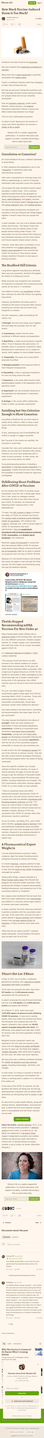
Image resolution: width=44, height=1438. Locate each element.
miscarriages (36, 899)
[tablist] (10, 1237)
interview (14, 864)
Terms (27, 1428)
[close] (38, 1364)
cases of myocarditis (18, 543)
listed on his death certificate (27, 1046)
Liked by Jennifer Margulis (15, 1258)
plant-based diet (24, 75)
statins (28, 199)
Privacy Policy (22, 1410)
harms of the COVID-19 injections (28, 869)
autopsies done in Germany (25, 824)
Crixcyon (9, 1256)
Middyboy (9, 1282)
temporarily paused (30, 750)
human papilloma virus (14, 205)
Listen (39, 18)
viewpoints (6, 170)
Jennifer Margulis (12, 17)
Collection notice (34, 1428)
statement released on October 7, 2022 (21, 653)
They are (17, 529)
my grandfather (27, 291)
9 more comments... (8, 1333)
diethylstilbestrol (14, 199)
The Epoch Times (28, 1133)
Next (37, 1223)
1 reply (10, 1324)
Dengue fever (32, 202)
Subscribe (32, 3)
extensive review (8, 637)
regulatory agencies (17, 103)
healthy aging (20, 78)
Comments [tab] (6, 1237)
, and (20, 535)
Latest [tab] (9, 1344)
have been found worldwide (23, 731)
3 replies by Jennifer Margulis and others (21, 1275)
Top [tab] (4, 1344)
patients (30, 106)
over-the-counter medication (26, 467)
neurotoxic (33, 62)
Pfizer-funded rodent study (13, 880)
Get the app (30, 1432)
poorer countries (22, 918)
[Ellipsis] (41, 1256)
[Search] (40, 1344)
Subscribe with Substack (23, 1401)
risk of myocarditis (9, 551)
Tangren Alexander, (10, 1052)
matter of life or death (11, 127)
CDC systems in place (22, 513)
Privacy (22, 1428)
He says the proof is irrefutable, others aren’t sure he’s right (15, 1358)
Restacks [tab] (15, 1237)
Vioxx (4, 199)
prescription (6, 467)
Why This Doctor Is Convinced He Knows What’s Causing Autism (16, 1352)
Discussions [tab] (17, 1344)
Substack (13, 1436)
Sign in (39, 3)
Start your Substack (18, 1432)
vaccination (6, 470)
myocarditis (12, 535)
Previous (8, 1223)
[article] (22, 1357)
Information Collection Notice (26, 1408)
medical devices (34, 205)
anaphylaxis (26, 529)
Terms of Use (32, 1406)
